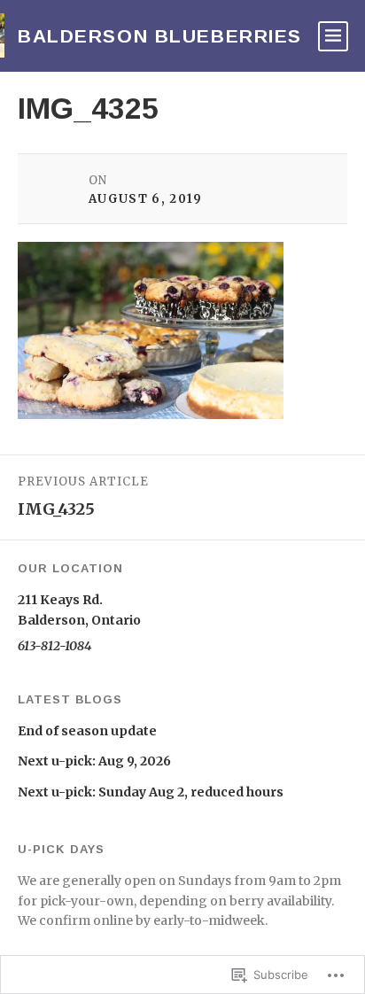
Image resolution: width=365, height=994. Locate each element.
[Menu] (333, 36)
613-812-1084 (54, 646)
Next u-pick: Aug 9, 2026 (94, 761)
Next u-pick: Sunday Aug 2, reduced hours (150, 792)
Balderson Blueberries (160, 36)
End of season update (87, 731)
